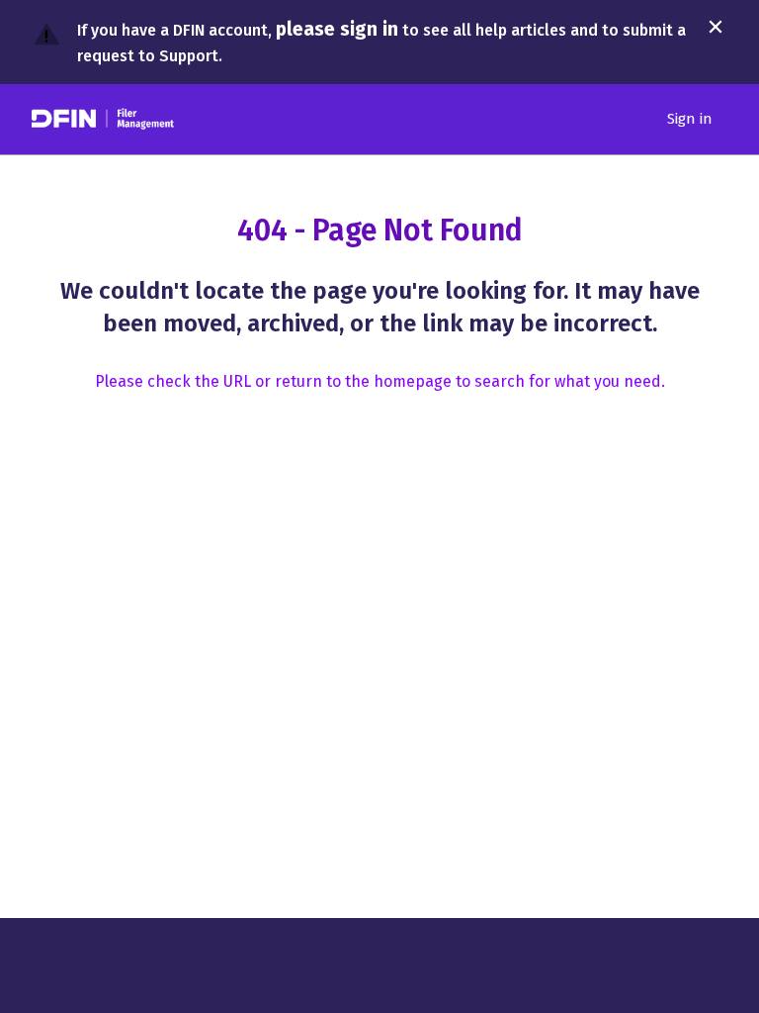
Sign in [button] (690, 119)
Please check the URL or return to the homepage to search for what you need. (380, 381)
